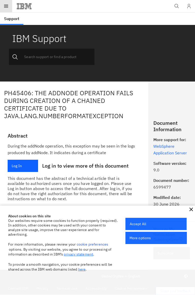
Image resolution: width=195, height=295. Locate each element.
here (82, 269)
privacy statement (78, 254)
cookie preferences (92, 244)
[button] (191, 209)
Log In (17, 166)
